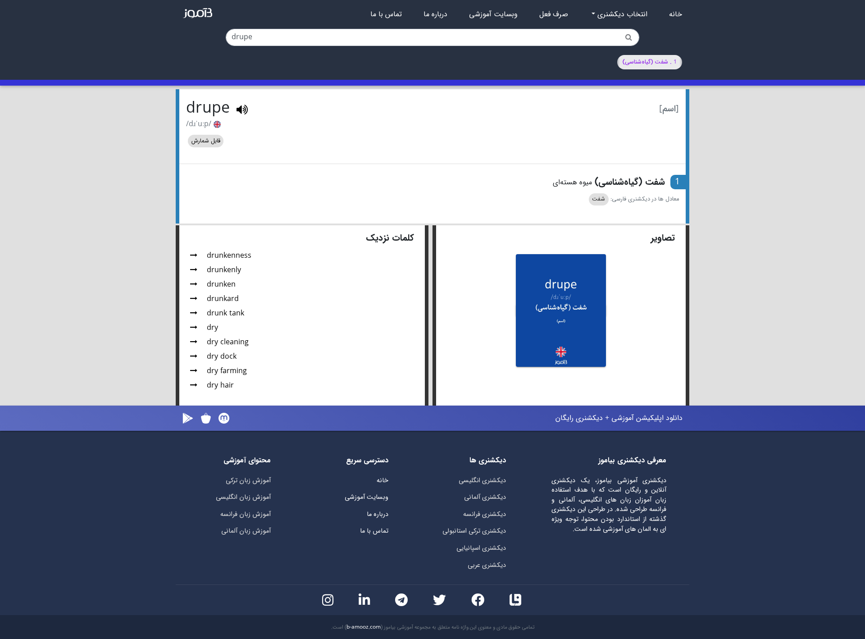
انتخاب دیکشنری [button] (621, 14)
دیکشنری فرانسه (484, 514)
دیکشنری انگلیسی (482, 480)
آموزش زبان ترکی (248, 480)
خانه (675, 14)
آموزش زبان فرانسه (245, 514)
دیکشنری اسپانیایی (481, 548)
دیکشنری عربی (487, 565)
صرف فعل (553, 14)
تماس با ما (386, 14)
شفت (598, 199)
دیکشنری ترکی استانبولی (474, 531)
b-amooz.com (363, 627)
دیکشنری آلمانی (485, 497)
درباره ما (435, 14)
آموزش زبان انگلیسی (243, 497)
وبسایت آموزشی (493, 14)
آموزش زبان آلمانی (246, 531)
